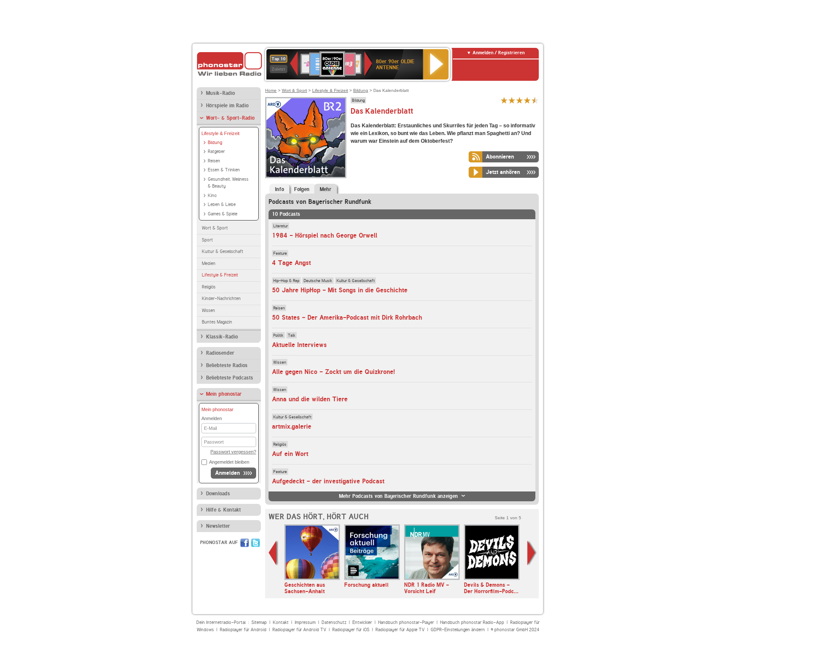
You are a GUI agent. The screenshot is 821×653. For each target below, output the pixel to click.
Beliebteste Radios (227, 365)
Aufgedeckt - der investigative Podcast (328, 481)
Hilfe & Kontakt (223, 510)
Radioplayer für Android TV (299, 629)
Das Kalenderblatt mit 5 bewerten (535, 100)
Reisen (214, 161)
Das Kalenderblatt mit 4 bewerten (527, 100)
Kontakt (281, 622)
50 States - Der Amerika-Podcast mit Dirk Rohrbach (347, 317)
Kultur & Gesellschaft (222, 251)
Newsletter (218, 526)
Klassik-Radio (222, 337)
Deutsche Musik (318, 280)
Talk (291, 335)
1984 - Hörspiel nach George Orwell (324, 235)
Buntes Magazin (217, 322)
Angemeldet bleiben (229, 462)
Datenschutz (334, 622)
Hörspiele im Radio (227, 106)
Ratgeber (216, 151)
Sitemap (259, 622)
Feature (280, 253)
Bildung (215, 142)
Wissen (208, 310)
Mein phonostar (224, 394)
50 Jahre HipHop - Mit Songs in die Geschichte (340, 290)
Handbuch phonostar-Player (406, 622)
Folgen (302, 189)
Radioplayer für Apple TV (400, 629)
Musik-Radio (220, 93)
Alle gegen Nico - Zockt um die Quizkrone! (333, 372)
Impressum (305, 622)
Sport (207, 240)
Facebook (244, 542)
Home (271, 90)
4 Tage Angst (291, 263)
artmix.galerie (291, 426)
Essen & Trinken (224, 170)
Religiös (209, 287)
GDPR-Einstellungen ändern (458, 629)
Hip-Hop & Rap (286, 280)
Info (279, 189)
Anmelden (227, 473)
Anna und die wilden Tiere (310, 399)
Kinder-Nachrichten (221, 298)
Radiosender (220, 353)
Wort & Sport (215, 228)
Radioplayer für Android (243, 629)
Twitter (255, 542)
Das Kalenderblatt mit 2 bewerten (512, 100)
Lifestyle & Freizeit (220, 133)
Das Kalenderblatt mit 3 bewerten (519, 100)
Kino (212, 195)
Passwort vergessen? (233, 451)
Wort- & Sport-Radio (230, 118)
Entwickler (362, 622)
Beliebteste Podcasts (229, 378)
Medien (209, 263)
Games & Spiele (222, 214)
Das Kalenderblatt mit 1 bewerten (504, 100)
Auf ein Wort (290, 454)
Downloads (218, 494)
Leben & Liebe (222, 204)
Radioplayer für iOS (350, 629)
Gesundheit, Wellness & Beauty (228, 182)
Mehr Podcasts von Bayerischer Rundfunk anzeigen (398, 496)
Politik (278, 335)
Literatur (280, 225)
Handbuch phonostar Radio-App (472, 622)
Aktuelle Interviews (299, 345)
